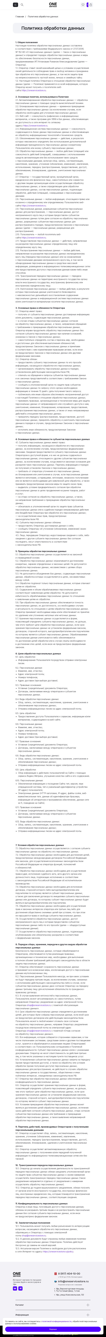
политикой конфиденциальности (56, 1321)
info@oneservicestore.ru (73, 1281)
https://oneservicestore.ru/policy (58, 1251)
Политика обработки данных (43, 16)
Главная (20, 16)
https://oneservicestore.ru (34, 90)
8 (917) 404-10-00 (69, 1273)
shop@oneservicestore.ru (39, 1005)
